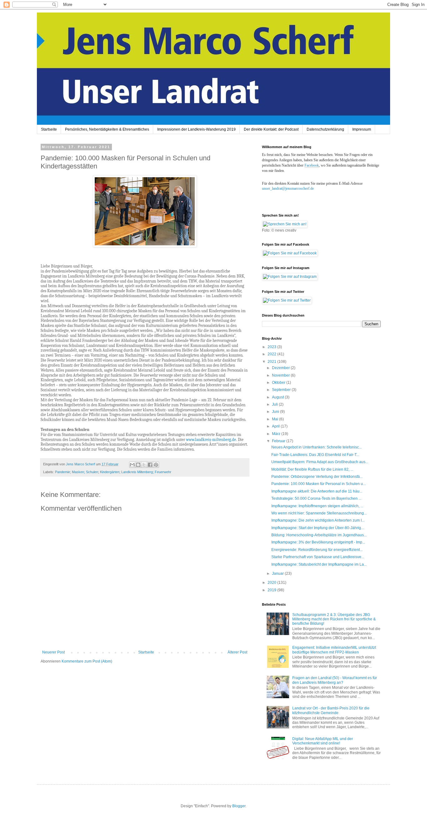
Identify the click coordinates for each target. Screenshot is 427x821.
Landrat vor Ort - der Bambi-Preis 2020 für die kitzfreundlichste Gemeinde (330, 710)
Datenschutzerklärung (325, 129)
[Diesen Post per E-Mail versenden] (132, 465)
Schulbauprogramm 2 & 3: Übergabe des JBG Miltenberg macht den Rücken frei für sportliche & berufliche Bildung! (334, 619)
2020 (272, 582)
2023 (272, 347)
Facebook (311, 165)
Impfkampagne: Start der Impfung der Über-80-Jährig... (317, 528)
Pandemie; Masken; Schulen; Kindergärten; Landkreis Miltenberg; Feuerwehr (113, 472)
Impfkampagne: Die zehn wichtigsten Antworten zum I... (317, 520)
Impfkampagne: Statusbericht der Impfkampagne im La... (319, 564)
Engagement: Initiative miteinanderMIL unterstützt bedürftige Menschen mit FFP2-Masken (334, 649)
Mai (275, 419)
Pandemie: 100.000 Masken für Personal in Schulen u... (318, 484)
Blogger (238, 806)
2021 (272, 361)
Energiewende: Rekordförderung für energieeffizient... (317, 550)
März (276, 434)
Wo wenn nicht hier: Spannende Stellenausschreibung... (319, 513)
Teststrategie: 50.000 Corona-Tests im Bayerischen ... (316, 498)
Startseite (49, 129)
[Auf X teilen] (144, 465)
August (278, 397)
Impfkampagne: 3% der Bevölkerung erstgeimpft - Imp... (318, 542)
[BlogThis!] (138, 465)
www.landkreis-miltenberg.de (211, 439)
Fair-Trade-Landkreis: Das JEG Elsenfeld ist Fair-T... (315, 455)
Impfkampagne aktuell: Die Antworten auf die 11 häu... (316, 491)
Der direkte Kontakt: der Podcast (271, 129)
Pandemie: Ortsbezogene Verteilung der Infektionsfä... (317, 476)
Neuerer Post (53, 652)
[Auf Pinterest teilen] (156, 465)
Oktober (279, 382)
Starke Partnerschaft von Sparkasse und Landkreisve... (317, 557)
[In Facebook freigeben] (150, 465)
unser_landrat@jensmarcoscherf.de (288, 188)
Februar (279, 441)
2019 (272, 590)
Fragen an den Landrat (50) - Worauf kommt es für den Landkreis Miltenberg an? (334, 680)
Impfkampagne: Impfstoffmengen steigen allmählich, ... (317, 506)
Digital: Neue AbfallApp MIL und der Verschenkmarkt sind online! (322, 741)
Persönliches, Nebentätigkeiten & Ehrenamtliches (107, 129)
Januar (278, 573)
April (276, 426)
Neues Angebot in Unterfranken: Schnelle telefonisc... (316, 447)
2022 (272, 354)
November (281, 375)
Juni (276, 411)
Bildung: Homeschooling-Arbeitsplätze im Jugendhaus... (319, 535)
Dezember (281, 368)
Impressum (361, 129)
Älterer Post (237, 652)
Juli (275, 404)
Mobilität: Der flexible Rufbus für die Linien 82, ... (312, 469)
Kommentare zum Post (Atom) (87, 661)
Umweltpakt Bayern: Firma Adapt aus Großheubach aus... (319, 462)
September (282, 390)
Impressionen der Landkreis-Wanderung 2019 (196, 129)
